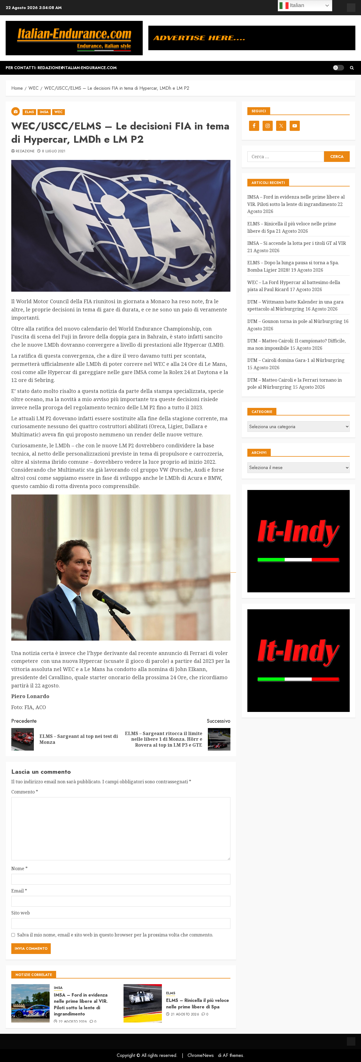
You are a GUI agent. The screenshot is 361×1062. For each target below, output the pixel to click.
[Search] (351, 67)
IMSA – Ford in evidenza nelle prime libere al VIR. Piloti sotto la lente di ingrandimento (81, 1004)
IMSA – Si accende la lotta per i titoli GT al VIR (296, 243)
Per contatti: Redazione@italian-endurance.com (61, 68)
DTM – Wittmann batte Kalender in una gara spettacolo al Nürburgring (295, 305)
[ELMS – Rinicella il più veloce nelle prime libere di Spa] (143, 1003)
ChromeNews (201, 1055)
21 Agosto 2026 (185, 1014)
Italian (296, 5)
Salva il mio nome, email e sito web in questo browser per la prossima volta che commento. (115, 935)
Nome (19, 868)
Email (19, 891)
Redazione (25, 151)
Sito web (20, 913)
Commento (24, 792)
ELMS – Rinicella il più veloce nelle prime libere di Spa (197, 1003)
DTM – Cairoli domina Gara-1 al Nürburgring (296, 360)
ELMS (29, 112)
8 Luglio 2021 (54, 151)
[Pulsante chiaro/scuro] (338, 68)
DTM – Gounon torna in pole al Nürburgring (294, 321)
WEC (58, 112)
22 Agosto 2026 (73, 1022)
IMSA (44, 112)
